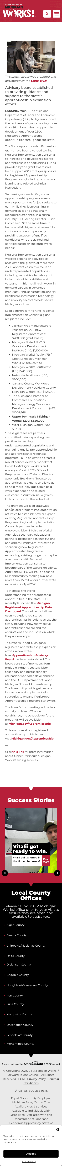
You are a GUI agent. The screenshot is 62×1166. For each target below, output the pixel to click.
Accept (31, 1153)
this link (18, 751)
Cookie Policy (29, 1161)
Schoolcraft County (20, 1035)
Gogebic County (18, 975)
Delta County (16, 956)
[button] (57, 1129)
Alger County (15, 925)
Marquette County (19, 1014)
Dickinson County (19, 964)
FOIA (21, 1079)
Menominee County (20, 1043)
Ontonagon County (20, 1024)
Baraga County (17, 935)
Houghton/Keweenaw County (27, 985)
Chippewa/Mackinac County (26, 945)
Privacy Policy (36, 1079)
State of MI (39, 80)
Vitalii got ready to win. (30, 848)
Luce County (15, 1004)
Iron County (15, 995)
